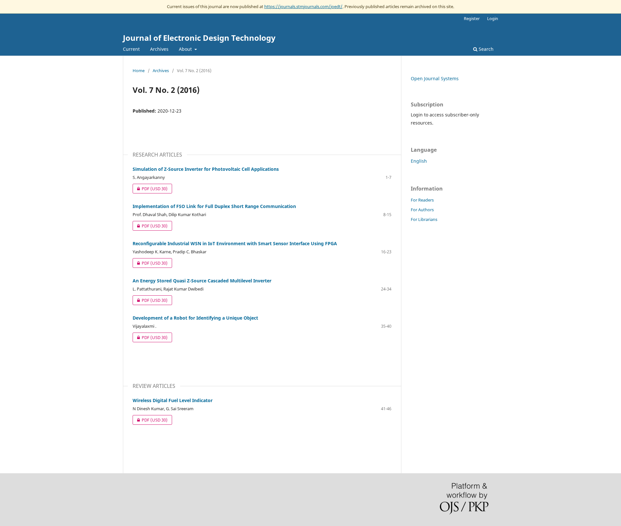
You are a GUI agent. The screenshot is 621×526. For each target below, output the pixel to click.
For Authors (422, 210)
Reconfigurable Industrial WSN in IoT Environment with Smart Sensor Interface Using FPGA (235, 243)
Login (492, 18)
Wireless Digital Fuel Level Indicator (172, 400)
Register (472, 18)
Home (139, 70)
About (186, 49)
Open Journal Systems (435, 78)
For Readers (422, 200)
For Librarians (424, 219)
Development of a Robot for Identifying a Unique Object (195, 318)
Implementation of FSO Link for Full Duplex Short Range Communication (214, 206)
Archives (159, 49)
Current (131, 49)
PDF (150, 189)
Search (485, 49)
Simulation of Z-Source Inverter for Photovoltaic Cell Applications (206, 169)
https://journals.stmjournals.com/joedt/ (303, 6)
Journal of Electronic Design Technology (199, 37)
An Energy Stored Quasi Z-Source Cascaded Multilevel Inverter (202, 281)
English (419, 161)
